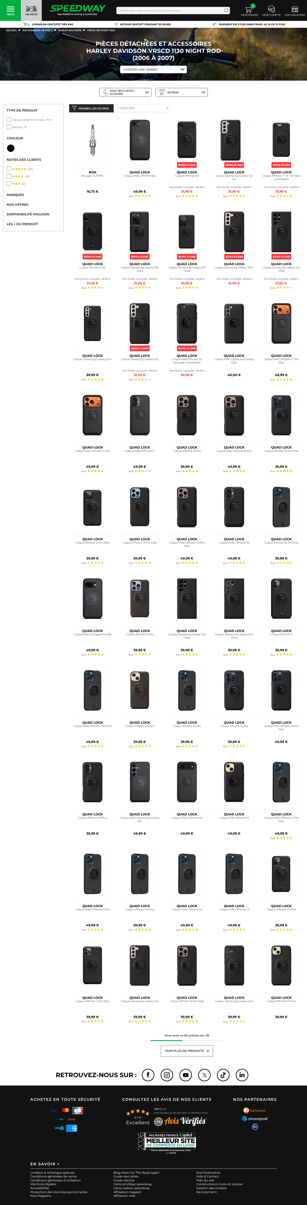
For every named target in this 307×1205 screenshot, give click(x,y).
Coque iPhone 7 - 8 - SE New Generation (281, 177)
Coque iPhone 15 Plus (281, 1001)
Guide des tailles (125, 1176)
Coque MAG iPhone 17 (140, 451)
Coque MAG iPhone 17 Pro (92, 451)
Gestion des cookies (211, 1188)
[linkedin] (242, 1075)
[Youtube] (185, 1075)
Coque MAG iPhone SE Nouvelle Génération (187, 361)
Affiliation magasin (127, 1192)
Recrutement (206, 1192)
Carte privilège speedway (132, 1184)
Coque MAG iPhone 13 (234, 909)
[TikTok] (223, 1075)
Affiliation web (124, 1196)
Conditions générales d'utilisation (55, 1180)
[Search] (225, 10)
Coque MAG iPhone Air (187, 817)
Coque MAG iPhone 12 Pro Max (281, 819)
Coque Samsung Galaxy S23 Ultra (187, 636)
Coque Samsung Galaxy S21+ (92, 359)
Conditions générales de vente (53, 1176)
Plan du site (205, 1180)
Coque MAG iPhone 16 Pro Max (186, 544)
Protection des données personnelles (58, 1192)
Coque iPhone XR (187, 175)
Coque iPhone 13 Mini (139, 726)
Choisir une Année (140, 69)
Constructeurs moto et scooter (219, 1184)
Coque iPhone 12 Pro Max (93, 542)
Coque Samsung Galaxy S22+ (234, 267)
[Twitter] (204, 1075)
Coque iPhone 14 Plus (139, 909)
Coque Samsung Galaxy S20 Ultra (140, 269)
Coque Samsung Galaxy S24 (234, 1001)
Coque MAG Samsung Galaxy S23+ (234, 361)
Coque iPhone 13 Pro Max (140, 542)
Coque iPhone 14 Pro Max (281, 542)
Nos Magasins (40, 1196)
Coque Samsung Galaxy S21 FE (234, 177)
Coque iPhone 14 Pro (187, 726)
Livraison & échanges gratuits (52, 1172)
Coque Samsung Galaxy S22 (140, 359)
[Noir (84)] (10, 148)
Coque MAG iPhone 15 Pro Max (281, 728)
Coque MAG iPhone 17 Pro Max (281, 361)
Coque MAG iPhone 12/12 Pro (93, 726)
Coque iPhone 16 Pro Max (187, 1001)
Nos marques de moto (37, 30)
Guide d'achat (123, 1180)
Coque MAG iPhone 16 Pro (234, 451)
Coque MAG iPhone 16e (140, 175)
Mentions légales (43, 1184)
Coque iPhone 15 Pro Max (281, 451)
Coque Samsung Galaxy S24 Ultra (234, 636)
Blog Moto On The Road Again (136, 1172)
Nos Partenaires (208, 1172)
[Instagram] (167, 1075)
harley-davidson (70, 30)
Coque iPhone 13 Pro (140, 634)
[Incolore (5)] (19, 148)
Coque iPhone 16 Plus (92, 817)
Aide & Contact (207, 1176)
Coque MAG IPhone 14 (187, 909)
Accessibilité (39, 1188)
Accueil (11, 30)
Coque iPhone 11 (281, 634)
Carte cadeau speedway (131, 1188)
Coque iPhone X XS (92, 267)
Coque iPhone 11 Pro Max (92, 1001)
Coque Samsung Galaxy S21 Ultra (187, 269)
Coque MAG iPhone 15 (234, 817)
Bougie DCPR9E (92, 175)
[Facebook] (148, 1075)
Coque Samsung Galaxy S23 (140, 1001)
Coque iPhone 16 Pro (187, 451)
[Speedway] (78, 10)
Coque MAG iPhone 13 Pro (92, 909)
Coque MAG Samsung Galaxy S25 (140, 819)
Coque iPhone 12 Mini (281, 909)
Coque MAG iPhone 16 (234, 542)
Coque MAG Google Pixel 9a (92, 634)
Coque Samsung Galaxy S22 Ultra (281, 269)
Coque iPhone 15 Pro (234, 726)
